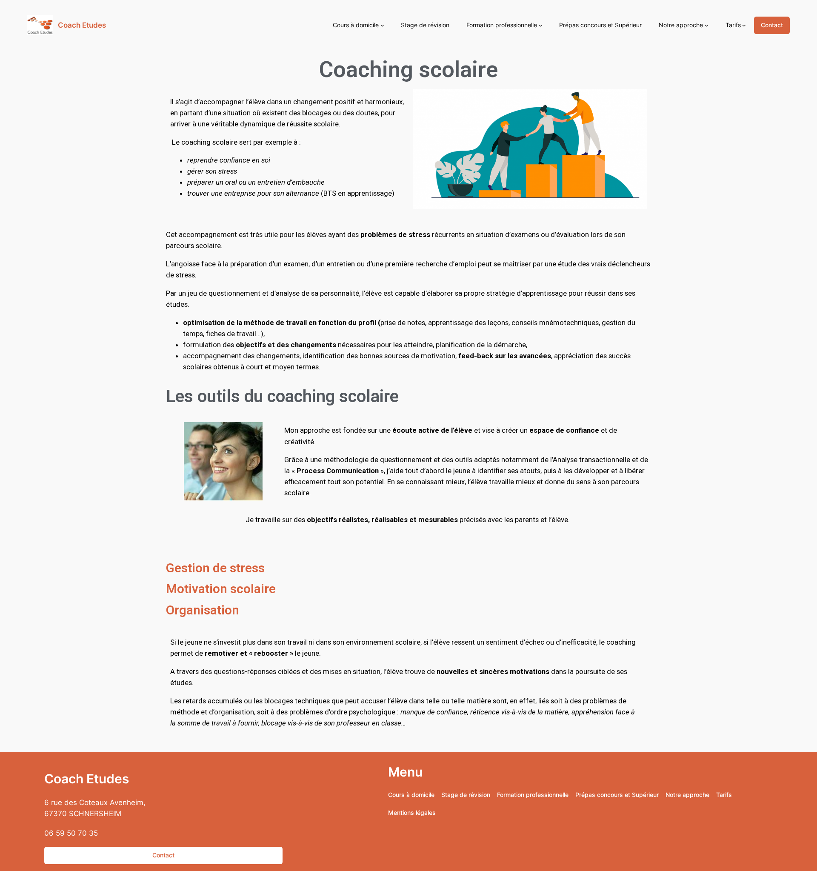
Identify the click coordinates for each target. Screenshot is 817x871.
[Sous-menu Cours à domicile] (382, 25)
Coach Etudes (82, 25)
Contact (772, 25)
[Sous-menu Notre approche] (706, 25)
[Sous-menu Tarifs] (744, 25)
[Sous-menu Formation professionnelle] (541, 25)
